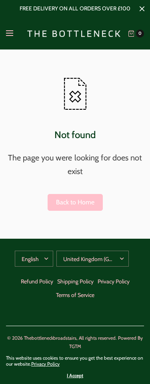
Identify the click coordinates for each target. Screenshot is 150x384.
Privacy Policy (114, 281)
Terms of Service (75, 295)
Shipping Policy (75, 281)
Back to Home (75, 202)
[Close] (142, 9)
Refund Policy (37, 281)
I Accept (75, 375)
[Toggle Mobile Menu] (15, 33)
